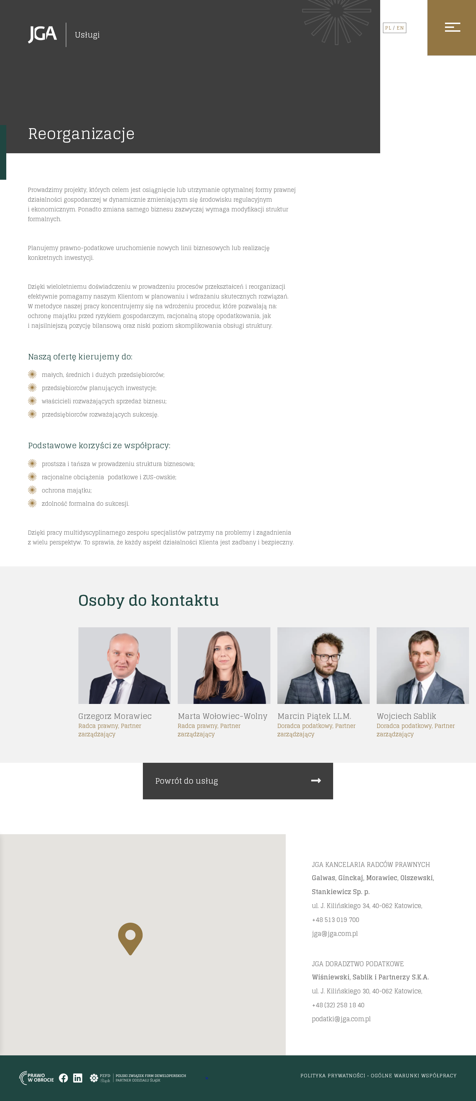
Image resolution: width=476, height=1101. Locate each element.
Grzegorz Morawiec (115, 716)
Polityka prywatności (333, 1075)
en (400, 27)
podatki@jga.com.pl (341, 1018)
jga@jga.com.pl (335, 933)
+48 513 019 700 (335, 919)
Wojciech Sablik (406, 716)
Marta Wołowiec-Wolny (223, 716)
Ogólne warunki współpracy (414, 1075)
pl (388, 27)
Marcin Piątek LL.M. (314, 716)
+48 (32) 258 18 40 (338, 1004)
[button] (130, 939)
